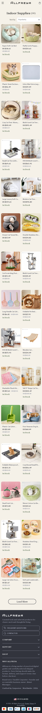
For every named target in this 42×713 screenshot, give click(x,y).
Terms (27, 703)
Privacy (32, 703)
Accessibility (21, 705)
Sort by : (13, 20)
